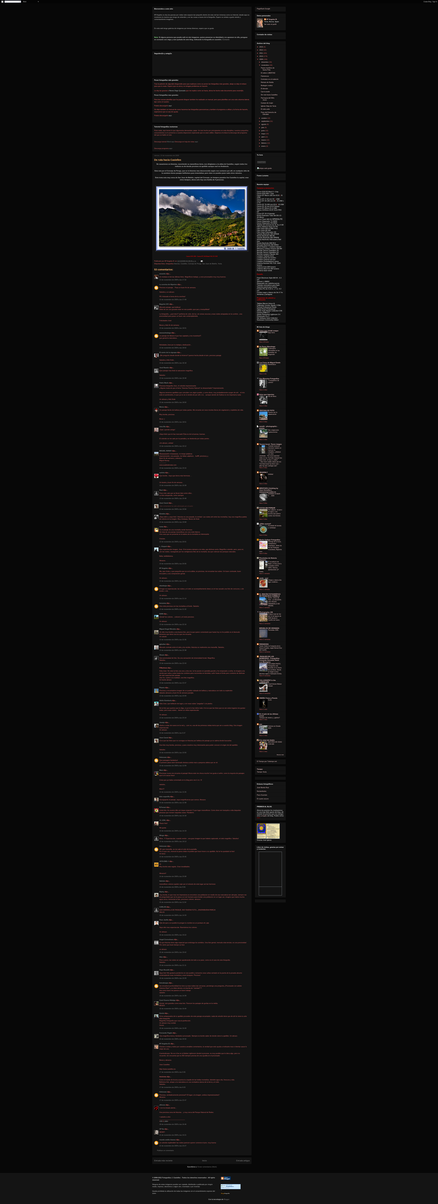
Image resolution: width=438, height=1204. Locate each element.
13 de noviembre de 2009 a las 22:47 (172, 683)
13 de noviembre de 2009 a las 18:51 (172, 422)
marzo (263, 140)
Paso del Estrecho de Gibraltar (268, 113)
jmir (260, 724)
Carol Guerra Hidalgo (167, 1000)
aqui (196, 142)
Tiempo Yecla (262, 772)
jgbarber (162, 644)
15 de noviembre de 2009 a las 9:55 (172, 887)
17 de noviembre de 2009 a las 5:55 (172, 1072)
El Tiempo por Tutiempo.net (267, 761)
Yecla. (220, 264)
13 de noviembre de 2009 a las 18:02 (172, 348)
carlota (162, 472)
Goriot (161, 1013)
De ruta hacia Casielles (167, 159)
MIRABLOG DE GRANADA (269, 628)
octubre (264, 118)
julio (263, 127)
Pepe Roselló (164, 970)
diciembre (265, 62)
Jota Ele (162, 426)
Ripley (162, 892)
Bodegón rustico (267, 85)
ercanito (162, 274)
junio (263, 130)
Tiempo (260, 769)
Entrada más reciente (163, 1161)
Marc (161, 770)
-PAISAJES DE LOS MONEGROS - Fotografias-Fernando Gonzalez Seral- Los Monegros (269, 659)
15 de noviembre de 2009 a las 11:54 (172, 902)
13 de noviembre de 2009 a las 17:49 (172, 299)
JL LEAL (162, 820)
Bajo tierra (271, 332)
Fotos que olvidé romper (268, 331)
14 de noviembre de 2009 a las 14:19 (172, 831)
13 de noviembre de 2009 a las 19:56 (172, 509)
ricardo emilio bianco (167, 1140)
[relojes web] (261, 166)
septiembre (265, 121)
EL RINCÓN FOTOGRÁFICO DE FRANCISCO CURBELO (269, 595)
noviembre (265, 65)
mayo (263, 134)
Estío (270, 700)
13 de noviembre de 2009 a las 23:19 (172, 718)
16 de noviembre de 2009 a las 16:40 (172, 1008)
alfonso (162, 1105)
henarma (162, 603)
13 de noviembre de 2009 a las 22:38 (172, 650)
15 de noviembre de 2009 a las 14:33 (172, 915)
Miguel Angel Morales (167, 629)
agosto (264, 124)
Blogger (226, 1199)
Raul (161, 490)
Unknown (163, 757)
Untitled (270, 474)
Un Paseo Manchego (267, 346)
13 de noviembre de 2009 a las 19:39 (172, 485)
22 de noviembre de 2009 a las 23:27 (172, 1146)
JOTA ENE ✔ (164, 861)
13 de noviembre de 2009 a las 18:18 (172, 363)
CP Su (161, 1129)
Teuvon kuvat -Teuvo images (270, 444)
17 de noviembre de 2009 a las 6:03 (172, 1087)
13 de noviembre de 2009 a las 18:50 (172, 402)
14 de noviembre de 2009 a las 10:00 (172, 752)
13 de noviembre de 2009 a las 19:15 (172, 468)
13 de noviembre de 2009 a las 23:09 (172, 696)
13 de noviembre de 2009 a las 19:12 (172, 446)
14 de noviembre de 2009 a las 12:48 (172, 803)
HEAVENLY (263, 472)
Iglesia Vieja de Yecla (268, 106)
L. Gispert (163, 546)
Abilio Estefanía (165, 700)
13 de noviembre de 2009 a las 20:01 (172, 542)
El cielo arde (265, 109)
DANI (161, 614)
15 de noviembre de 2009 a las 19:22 (172, 935)
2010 (261, 56)
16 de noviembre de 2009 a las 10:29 (172, 978)
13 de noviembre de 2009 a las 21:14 (172, 598)
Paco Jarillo (163, 920)
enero (263, 146)
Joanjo (162, 722)
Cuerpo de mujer (267, 103)
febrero (264, 143)
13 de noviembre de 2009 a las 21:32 (172, 609)
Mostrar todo (280, 754)
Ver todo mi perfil (270, 24)
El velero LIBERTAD (268, 73)
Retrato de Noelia (267, 82)
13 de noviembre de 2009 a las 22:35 (172, 639)
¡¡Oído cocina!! (265, 524)
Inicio (204, 1161)
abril (263, 137)
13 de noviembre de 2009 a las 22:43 (172, 663)
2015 (261, 47)
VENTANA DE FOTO (266, 410)
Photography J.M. (266, 612)
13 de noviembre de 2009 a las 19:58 (172, 522)
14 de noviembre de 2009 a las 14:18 (172, 816)
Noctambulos (261, 791)
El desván (264, 88)
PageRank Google (263, 9)
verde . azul (263, 578)
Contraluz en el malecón (269, 79)
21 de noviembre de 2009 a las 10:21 (172, 1135)
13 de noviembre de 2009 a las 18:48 (172, 378)
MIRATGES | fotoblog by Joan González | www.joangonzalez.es (268, 490)
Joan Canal (163, 503)
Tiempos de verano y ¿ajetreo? (269, 718)
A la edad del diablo (267, 740)
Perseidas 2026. (273, 630)
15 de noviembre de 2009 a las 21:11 (172, 965)
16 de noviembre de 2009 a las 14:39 (172, 996)
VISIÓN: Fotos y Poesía (268, 698)
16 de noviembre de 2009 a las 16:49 (172, 1028)
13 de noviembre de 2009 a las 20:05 (172, 564)
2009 (261, 59)
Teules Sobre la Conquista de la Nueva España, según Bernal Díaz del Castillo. (270, 648)
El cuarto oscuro (263, 799)
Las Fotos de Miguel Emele (269, 362)
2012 (261, 50)
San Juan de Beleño (209, 264)
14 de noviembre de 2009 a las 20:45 (172, 857)
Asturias (177, 264)
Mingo (161, 835)
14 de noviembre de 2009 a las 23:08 (172, 876)
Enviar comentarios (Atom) (207, 1167)
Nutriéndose (272, 364)
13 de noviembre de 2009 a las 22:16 (172, 624)
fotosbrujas (163, 983)
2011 (261, 53)
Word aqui (170, 142)
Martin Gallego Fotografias (269, 540)
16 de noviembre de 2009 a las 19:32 (172, 1039)
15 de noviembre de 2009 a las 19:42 (172, 952)
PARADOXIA (264, 644)
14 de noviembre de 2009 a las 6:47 (172, 733)
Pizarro (162, 687)
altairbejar (163, 586)
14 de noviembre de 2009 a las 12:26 (172, 792)
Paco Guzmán (262, 795)
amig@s (264, 816)
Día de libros (272, 396)
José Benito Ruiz (263, 787)
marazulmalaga (165, 333)
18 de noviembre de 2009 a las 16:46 (172, 1124)
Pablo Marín (164, 383)
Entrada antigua (243, 1161)
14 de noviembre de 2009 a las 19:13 (172, 841)
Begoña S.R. (164, 304)
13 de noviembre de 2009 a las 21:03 (172, 581)
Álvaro (161, 655)
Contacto (225, 39)
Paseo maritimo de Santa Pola (267, 69)
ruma (161, 527)
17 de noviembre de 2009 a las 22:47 (172, 1100)
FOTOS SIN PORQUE (267, 508)
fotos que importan (266, 394)
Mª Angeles (163, 568)
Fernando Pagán (165, 1033)
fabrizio (162, 881)
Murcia (227, 1188)
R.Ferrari (162, 807)
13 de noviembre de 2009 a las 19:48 (172, 498)
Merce (161, 407)
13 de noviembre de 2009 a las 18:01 (172, 328)
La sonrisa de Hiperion (168, 284)
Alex (161, 957)
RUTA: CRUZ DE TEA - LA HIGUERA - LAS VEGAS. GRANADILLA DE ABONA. (275, 602)
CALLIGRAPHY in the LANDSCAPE (267, 681)
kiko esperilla (164, 796)
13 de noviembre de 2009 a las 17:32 (172, 280)
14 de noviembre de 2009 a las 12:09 (172, 765)
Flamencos (265, 76)
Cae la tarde (265, 92)
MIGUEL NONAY (165, 451)
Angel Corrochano (166, 939)
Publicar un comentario (165, 1150)
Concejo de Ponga (194, 264)
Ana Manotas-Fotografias (269, 378)
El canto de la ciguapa (168, 352)
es (230, 1186)
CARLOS (162, 907)
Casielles (184, 264)
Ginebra (162, 514)
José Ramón (164, 368)
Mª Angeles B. (164, 1044)
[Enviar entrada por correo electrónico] (201, 261)
